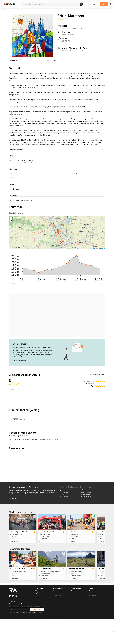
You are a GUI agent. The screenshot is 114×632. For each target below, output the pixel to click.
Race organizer (57, 595)
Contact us (74, 591)
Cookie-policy (93, 595)
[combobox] (52, 4)
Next (100, 284)
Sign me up (37, 609)
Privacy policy (93, 593)
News (54, 593)
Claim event (13, 498)
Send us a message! (20, 360)
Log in (95, 4)
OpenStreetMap (101, 248)
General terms (93, 591)
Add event (74, 593)
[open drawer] (110, 4)
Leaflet (94, 248)
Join (104, 4)
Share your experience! (97, 374)
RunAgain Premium (40, 595)
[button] (57, 149)
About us (55, 591)
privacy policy (29, 612)
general (35, 612)
